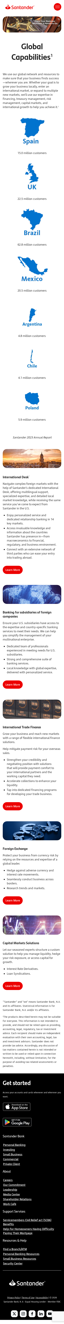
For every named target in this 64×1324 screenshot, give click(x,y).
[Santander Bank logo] (19, 7)
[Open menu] (57, 7)
